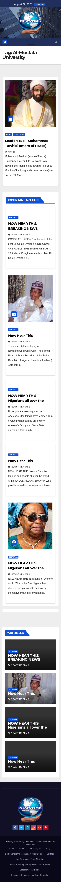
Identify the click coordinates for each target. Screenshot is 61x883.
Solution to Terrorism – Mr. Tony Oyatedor (29, 875)
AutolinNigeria (35, 848)
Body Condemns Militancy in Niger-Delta (23, 854)
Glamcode (30, 844)
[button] (56, 42)
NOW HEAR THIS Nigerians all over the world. (26, 568)
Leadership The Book (29, 870)
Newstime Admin (20, 235)
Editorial (13, 217)
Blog (48, 848)
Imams (8, 135)
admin (11, 152)
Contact (50, 854)
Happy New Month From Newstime (29, 859)
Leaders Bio (19, 135)
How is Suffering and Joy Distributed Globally (29, 864)
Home (11, 848)
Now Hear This (20, 336)
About (21, 848)
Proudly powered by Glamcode (20, 841)
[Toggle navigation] (31, 42)
